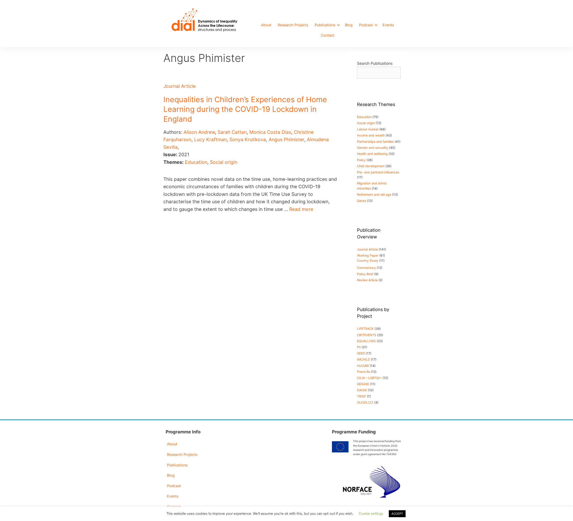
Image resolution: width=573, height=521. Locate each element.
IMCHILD (363, 359)
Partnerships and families (375, 141)
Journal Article (179, 86)
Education (196, 162)
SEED (361, 353)
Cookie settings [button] (371, 513)
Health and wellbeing (372, 154)
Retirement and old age (374, 194)
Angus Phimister (286, 139)
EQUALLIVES (366, 341)
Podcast (366, 25)
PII (359, 347)
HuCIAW (363, 366)
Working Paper (367, 255)
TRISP (361, 396)
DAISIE (362, 390)
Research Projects (293, 25)
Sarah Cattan (232, 132)
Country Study (367, 260)
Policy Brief (365, 274)
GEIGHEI (363, 384)
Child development (371, 166)
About (266, 25)
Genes (361, 201)
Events (388, 25)
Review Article (367, 280)
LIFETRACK (365, 329)
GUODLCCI (365, 402)
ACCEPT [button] (397, 513)
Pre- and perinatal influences (378, 172)
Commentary (366, 268)
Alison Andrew (199, 132)
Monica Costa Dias (270, 132)
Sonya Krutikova (247, 139)
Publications (325, 25)
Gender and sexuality (372, 147)
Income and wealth (371, 135)
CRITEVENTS (366, 335)
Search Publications (375, 63)
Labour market (367, 129)
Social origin (223, 162)
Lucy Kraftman (210, 139)
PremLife (363, 372)
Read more (301, 209)
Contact (327, 35)
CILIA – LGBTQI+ (369, 378)
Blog (349, 25)
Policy (361, 160)
